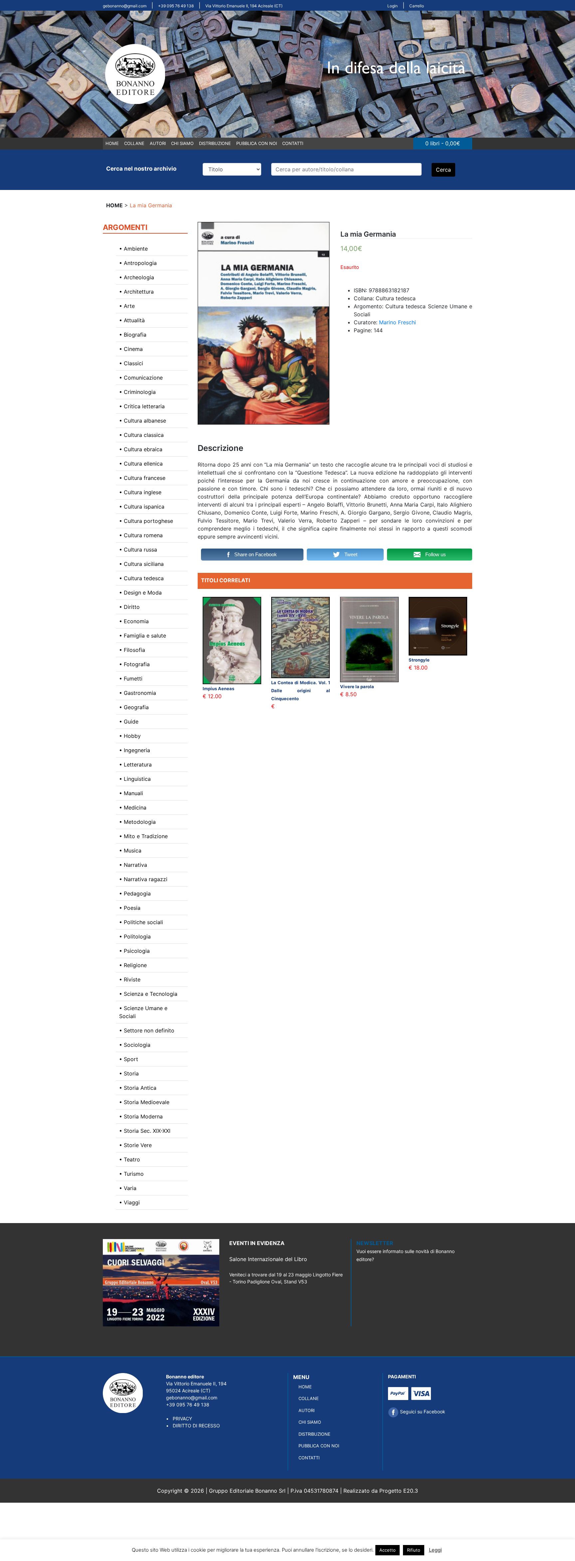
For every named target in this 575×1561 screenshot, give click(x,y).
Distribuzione (215, 143)
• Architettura (136, 291)
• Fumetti (130, 678)
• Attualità (132, 320)
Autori (158, 143)
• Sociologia (134, 1044)
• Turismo (131, 1173)
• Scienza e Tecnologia (148, 993)
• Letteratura (135, 764)
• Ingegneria (134, 750)
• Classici (131, 363)
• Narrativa (133, 864)
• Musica (130, 850)
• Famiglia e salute (142, 635)
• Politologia (135, 936)
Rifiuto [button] (413, 1550)
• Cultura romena (141, 535)
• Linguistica (135, 779)
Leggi (435, 1550)
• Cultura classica (141, 435)
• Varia (127, 1188)
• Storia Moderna (141, 1116)
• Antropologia (138, 263)
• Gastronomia (137, 693)
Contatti (292, 143)
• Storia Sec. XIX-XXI (144, 1130)
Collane (134, 143)
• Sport (128, 1059)
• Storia (129, 1073)
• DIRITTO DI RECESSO (193, 1425)
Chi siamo (182, 143)
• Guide (128, 721)
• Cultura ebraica (140, 449)
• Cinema (131, 349)
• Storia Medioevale (144, 1102)
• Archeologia (136, 277)
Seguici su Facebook (422, 1411)
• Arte (127, 306)
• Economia (134, 621)
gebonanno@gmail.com (124, 5)
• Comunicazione (141, 377)
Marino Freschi (397, 322)
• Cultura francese (142, 478)
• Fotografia (134, 664)
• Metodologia (137, 821)
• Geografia (134, 707)
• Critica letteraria (142, 406)
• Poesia (129, 907)
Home (112, 143)
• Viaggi (129, 1202)
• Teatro (129, 1159)
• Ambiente (133, 248)
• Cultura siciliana (141, 564)
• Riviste (129, 979)
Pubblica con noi (256, 143)
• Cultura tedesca (141, 578)
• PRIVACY (179, 1418)
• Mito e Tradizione (143, 836)
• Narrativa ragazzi (143, 879)
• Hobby (130, 736)
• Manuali (131, 793)
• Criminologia (137, 392)
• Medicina (132, 807)
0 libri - (442, 143)
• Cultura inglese (140, 492)
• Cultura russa (138, 549)
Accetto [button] (387, 1550)
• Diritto (129, 607)
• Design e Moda (140, 592)
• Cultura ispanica (141, 506)
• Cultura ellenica (141, 463)
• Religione (133, 965)
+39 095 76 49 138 (176, 5)
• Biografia (132, 334)
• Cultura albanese (142, 420)
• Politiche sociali (141, 922)
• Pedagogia (135, 893)
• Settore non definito (146, 1030)
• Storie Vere (135, 1145)
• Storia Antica (137, 1087)
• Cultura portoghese (146, 521)
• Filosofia (132, 650)
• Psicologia (134, 950)
